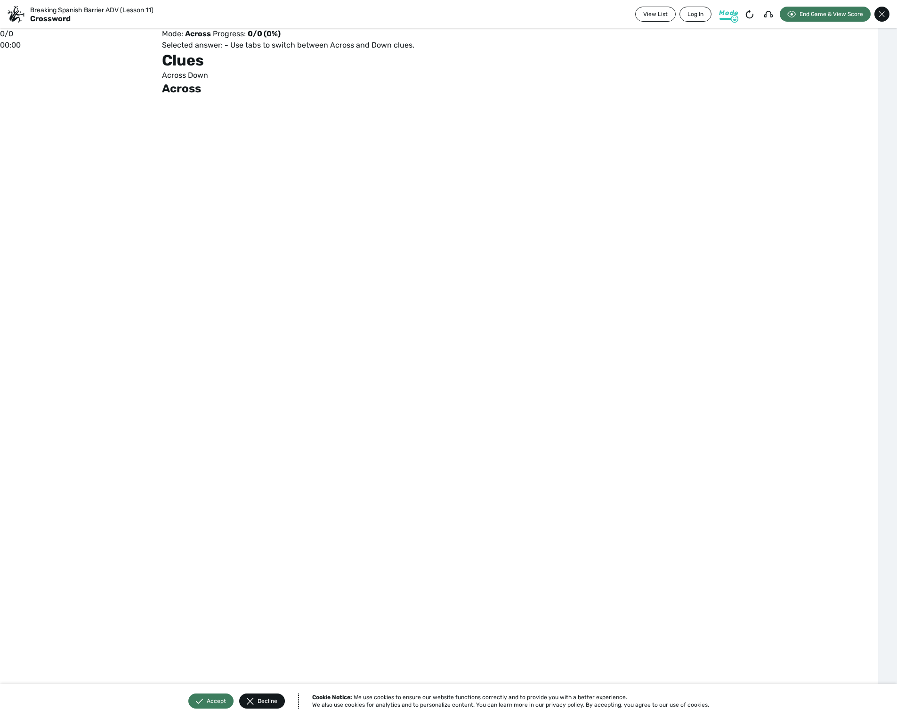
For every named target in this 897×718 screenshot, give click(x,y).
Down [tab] (198, 75)
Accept (216, 701)
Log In (695, 14)
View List (655, 14)
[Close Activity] (881, 14)
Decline (267, 701)
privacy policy (564, 705)
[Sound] (768, 14)
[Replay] (749, 14)
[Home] (16, 14)
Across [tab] (174, 75)
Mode (728, 13)
